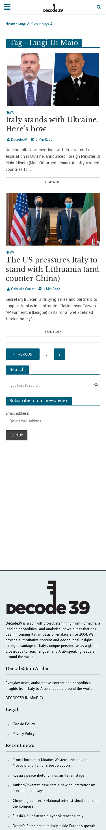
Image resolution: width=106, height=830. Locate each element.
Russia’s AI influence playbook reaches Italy (48, 815)
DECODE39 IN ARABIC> (25, 697)
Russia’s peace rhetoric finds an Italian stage (48, 775)
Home (10, 23)
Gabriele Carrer (22, 289)
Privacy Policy (23, 733)
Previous (24, 354)
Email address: (17, 413)
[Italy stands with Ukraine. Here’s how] (53, 78)
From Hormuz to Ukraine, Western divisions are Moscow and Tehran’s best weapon (50, 762)
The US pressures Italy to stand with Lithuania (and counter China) (52, 269)
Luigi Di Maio (28, 23)
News (10, 113)
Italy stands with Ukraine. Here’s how (52, 124)
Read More (53, 182)
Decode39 (19, 139)
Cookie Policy (24, 723)
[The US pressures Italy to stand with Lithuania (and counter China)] (53, 219)
